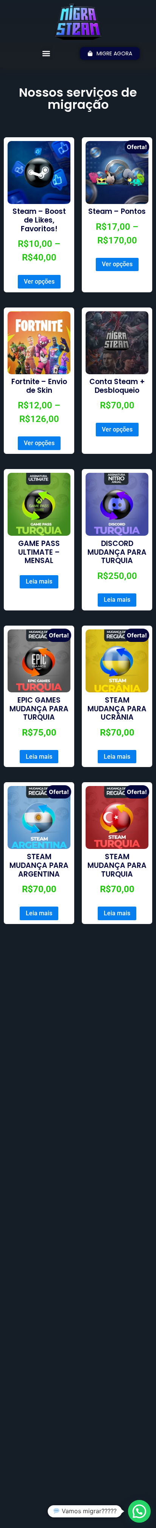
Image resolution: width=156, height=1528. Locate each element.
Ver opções (39, 281)
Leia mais (39, 581)
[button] (46, 53)
